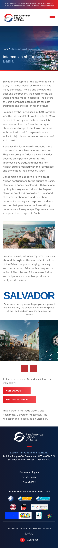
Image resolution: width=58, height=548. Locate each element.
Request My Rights (29, 472)
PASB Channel (29, 481)
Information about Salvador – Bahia (27, 49)
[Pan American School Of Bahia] (17, 17)
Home (5, 49)
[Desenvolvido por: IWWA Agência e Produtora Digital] (29, 533)
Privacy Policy (29, 477)
